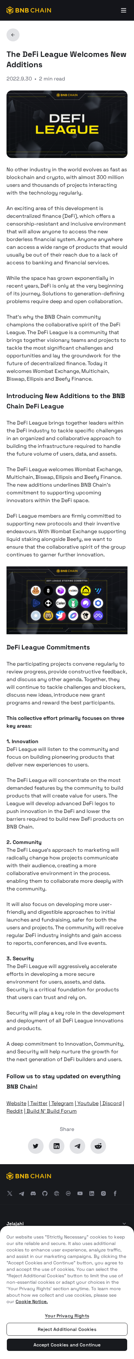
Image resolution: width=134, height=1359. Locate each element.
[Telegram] (77, 1146)
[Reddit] (98, 1146)
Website (16, 1103)
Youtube (87, 1103)
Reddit (15, 1111)
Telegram (62, 1103)
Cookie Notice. (32, 1301)
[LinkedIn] (56, 1146)
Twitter (38, 1103)
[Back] (13, 34)
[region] (67, 1292)
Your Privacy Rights (67, 1316)
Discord (111, 1103)
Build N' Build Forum (51, 1111)
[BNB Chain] (29, 10)
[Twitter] (36, 1146)
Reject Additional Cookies (67, 1329)
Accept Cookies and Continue (67, 1345)
